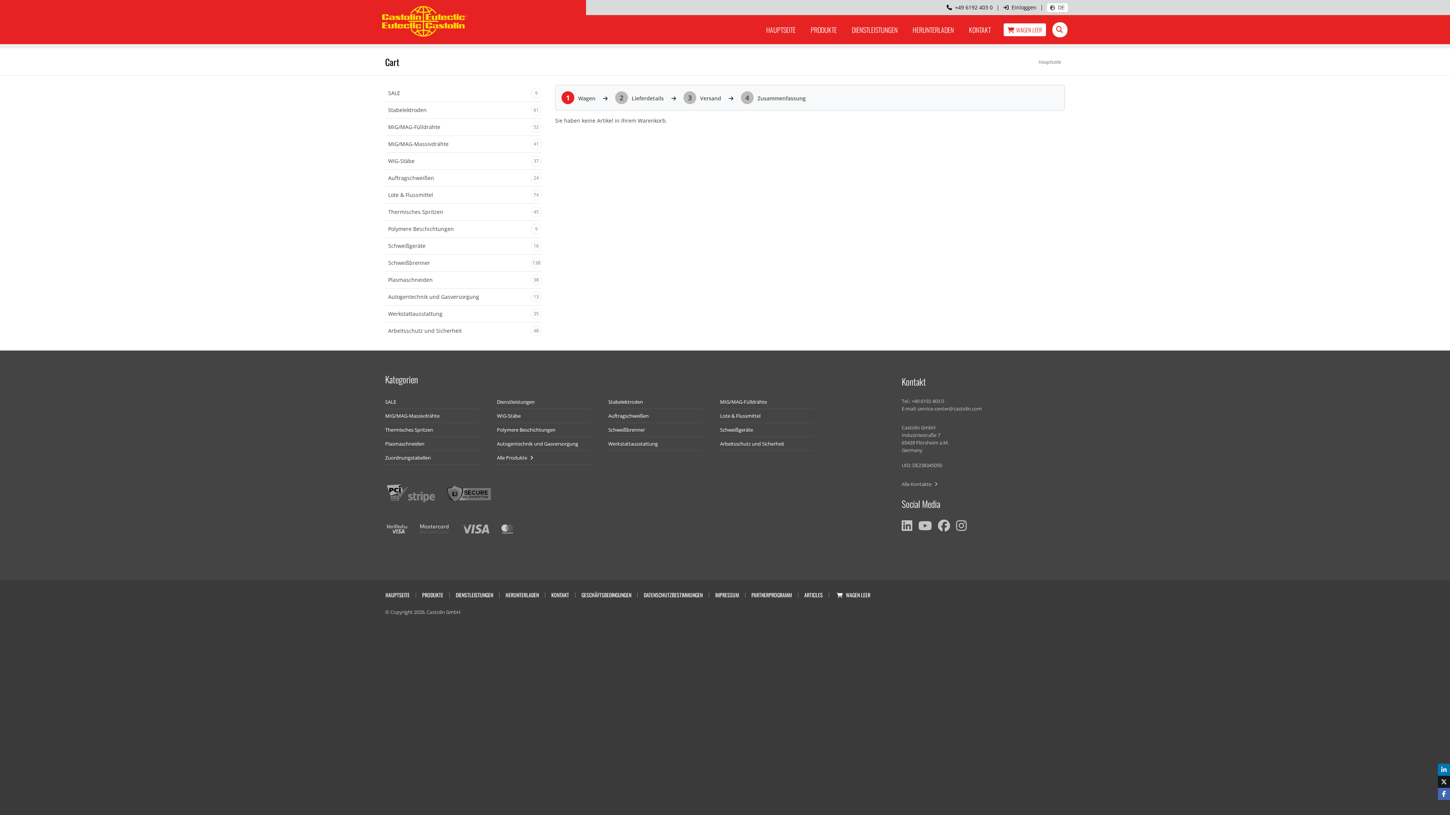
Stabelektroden (625, 401)
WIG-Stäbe (509, 415)
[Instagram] (961, 526)
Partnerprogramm (771, 595)
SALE (390, 401)
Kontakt (980, 30)
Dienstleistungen (875, 30)
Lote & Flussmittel (740, 415)
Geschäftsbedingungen (606, 595)
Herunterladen (933, 30)
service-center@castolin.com (950, 408)
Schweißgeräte (736, 429)
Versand (704, 98)
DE (1061, 8)
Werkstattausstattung (633, 443)
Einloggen (1024, 7)
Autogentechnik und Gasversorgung (537, 443)
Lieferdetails (642, 98)
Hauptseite (781, 30)
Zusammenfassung (775, 98)
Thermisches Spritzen (409, 429)
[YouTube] (925, 526)
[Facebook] (944, 526)
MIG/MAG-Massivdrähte (412, 415)
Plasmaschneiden (404, 443)
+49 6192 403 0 (972, 7)
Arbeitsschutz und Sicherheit (752, 443)
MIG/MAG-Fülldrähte (743, 401)
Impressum (727, 595)
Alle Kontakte (917, 484)
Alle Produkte (512, 457)
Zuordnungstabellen (408, 457)
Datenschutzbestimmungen (673, 595)
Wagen (1029, 30)
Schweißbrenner (626, 429)
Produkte (824, 30)
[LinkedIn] (907, 526)
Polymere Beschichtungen (526, 429)
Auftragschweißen (628, 415)
